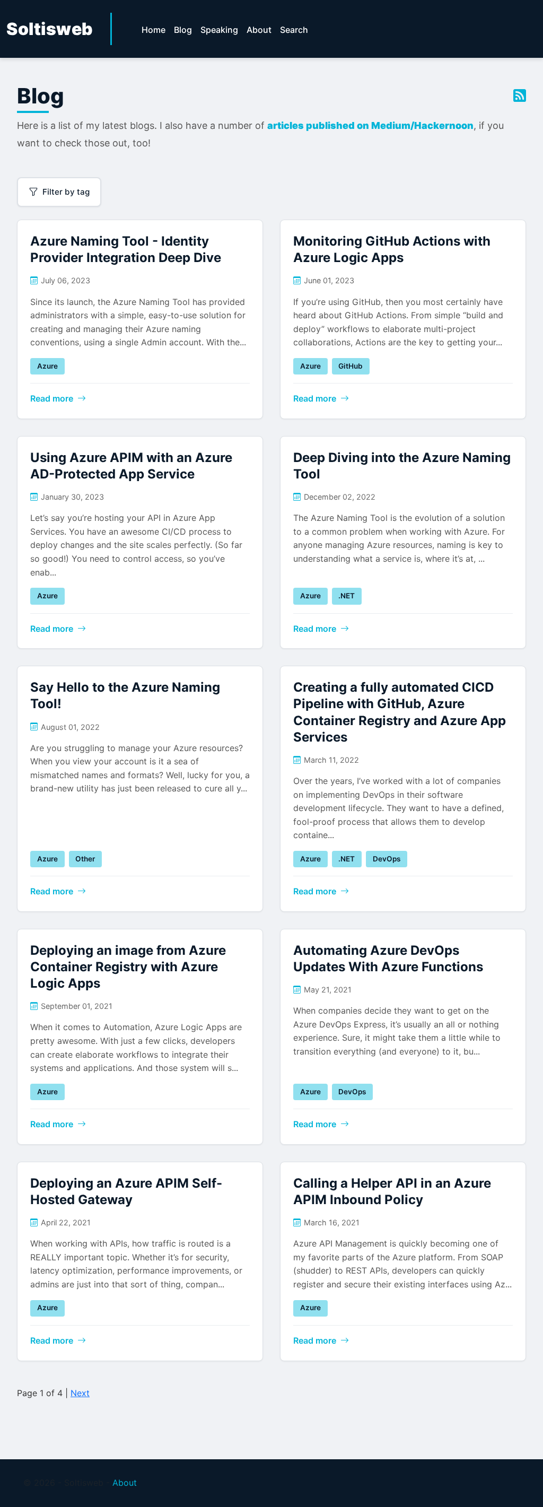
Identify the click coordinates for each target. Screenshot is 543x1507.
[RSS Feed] (519, 96)
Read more (51, 398)
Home (153, 29)
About (259, 29)
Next (80, 1393)
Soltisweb (49, 29)
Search (294, 29)
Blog (183, 29)
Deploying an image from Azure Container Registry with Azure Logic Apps (128, 967)
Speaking (219, 29)
